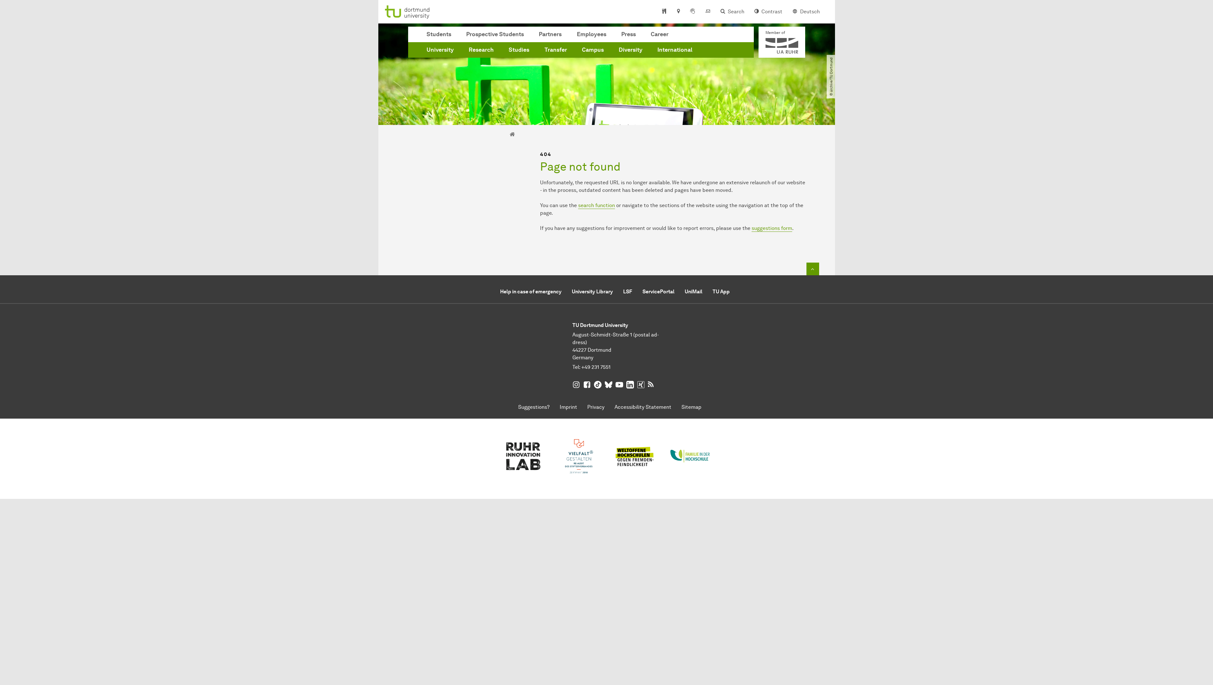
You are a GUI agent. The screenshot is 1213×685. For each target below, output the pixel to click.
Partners (550, 34)
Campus (593, 49)
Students (439, 34)
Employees (591, 34)
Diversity (630, 49)
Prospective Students (495, 34)
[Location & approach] (678, 11)
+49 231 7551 (595, 367)
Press (628, 34)
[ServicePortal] (692, 11)
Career (659, 34)
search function (596, 205)
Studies (519, 49)
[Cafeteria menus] (664, 11)
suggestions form (772, 228)
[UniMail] (707, 11)
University (440, 49)
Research (481, 49)
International (674, 49)
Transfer (556, 49)
